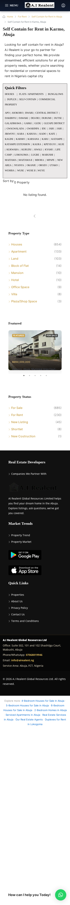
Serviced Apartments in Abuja (23, 714)
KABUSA (32, 133)
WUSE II (31, 170)
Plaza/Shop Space (24, 301)
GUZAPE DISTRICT (54, 123)
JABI (51, 128)
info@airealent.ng (22, 660)
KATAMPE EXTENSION (17, 144)
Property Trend (20, 535)
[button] (60, 895)
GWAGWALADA (15, 128)
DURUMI (46, 118)
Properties (17, 594)
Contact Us (18, 614)
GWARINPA (33, 128)
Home (10, 16)
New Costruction (23, 436)
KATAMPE (57, 139)
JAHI (59, 128)
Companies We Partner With (28, 474)
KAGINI (9, 139)
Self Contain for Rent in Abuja (47, 16)
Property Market (21, 541)
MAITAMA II (25, 160)
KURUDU (26, 149)
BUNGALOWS (56, 94)
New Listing (19, 422)
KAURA (37, 144)
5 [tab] (48, 377)
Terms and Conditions (25, 621)
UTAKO (54, 165)
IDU (44, 128)
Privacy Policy (19, 608)
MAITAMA (10, 160)
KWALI (38, 149)
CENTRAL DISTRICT (46, 112)
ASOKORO (17, 112)
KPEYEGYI (50, 144)
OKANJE (31, 165)
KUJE (61, 144)
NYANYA (19, 165)
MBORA (39, 160)
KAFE (52, 133)
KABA (20, 133)
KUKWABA (13, 149)
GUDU (37, 123)
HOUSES (10, 94)
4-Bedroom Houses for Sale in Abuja (42, 700)
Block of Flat (20, 266)
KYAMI (49, 149)
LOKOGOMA (21, 154)
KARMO (20, 139)
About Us (17, 601)
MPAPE (51, 160)
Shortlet (17, 429)
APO (7, 112)
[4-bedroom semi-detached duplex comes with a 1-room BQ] (35, 350)
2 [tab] (31, 377)
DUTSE (58, 118)
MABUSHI (47, 154)
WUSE (20, 170)
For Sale (16, 408)
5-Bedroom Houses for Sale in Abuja (27, 705)
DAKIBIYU (10, 118)
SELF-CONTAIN (27, 99)
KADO (42, 133)
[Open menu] (11, 6)
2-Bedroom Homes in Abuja (50, 710)
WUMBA (9, 170)
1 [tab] (26, 377)
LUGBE (35, 154)
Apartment (19, 251)
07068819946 (34, 655)
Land (14, 258)
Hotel (15, 280)
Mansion (17, 273)
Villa (14, 294)
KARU (45, 139)
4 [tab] (42, 377)
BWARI (29, 112)
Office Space (20, 287)
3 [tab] (37, 377)
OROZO (43, 165)
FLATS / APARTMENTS (31, 94)
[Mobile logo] (39, 5)
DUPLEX (11, 99)
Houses (16, 244)
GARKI (28, 123)
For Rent (22, 16)
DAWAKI (23, 118)
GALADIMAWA (13, 123)
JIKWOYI (10, 133)
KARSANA (33, 139)
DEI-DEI (35, 118)
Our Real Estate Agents (29, 719)
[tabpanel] (35, 350)
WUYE (41, 170)
